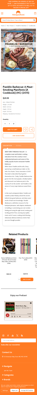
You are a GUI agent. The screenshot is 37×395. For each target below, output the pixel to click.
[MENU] (2, 13)
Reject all (14, 390)
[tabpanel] (9, 260)
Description (7, 145)
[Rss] (22, 335)
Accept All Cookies (27, 390)
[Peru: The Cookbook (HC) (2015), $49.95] (25, 246)
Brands (7, 379)
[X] (17, 335)
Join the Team (8, 370)
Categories (9, 375)
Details (18, 145)
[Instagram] (3, 335)
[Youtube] (12, 335)
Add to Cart (12, 130)
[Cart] (35, 13)
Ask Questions (18, 136)
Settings (5, 390)
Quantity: (6, 119)
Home (3, 25)
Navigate (8, 366)
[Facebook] (8, 335)
